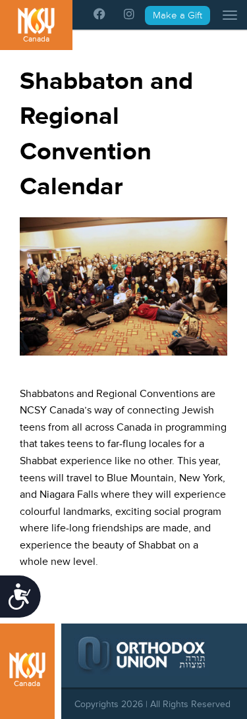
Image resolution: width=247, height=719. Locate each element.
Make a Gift (177, 15)
